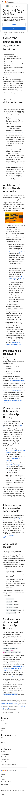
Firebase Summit (5, 740)
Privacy (8, 790)
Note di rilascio (4, 759)
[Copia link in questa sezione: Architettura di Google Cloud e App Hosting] (18, 191)
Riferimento (4, 723)
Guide (2, 720)
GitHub (8, 470)
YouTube (3, 745)
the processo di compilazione (16, 278)
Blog (2, 737)
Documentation (13, 32)
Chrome (3, 776)
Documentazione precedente (8, 764)
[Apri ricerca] (17, 2)
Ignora (14, 24)
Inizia (14, 28)
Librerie (3, 728)
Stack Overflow (5, 754)
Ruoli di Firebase (16, 676)
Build (6, 34)
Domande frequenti (6, 761)
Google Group (4, 756)
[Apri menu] (2, 2)
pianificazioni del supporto (17, 380)
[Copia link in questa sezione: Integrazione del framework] (17, 354)
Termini (3, 790)
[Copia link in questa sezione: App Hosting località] (12, 547)
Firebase (5, 32)
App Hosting (21, 32)
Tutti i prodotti (4, 784)
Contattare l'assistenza (7, 751)
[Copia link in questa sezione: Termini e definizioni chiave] (4, 105)
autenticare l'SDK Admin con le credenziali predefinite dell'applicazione (13, 668)
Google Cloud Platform (7, 781)
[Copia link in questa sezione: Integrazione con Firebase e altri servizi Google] (20, 511)
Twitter (3, 742)
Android (3, 774)
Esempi (3, 725)
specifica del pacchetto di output (12, 391)
